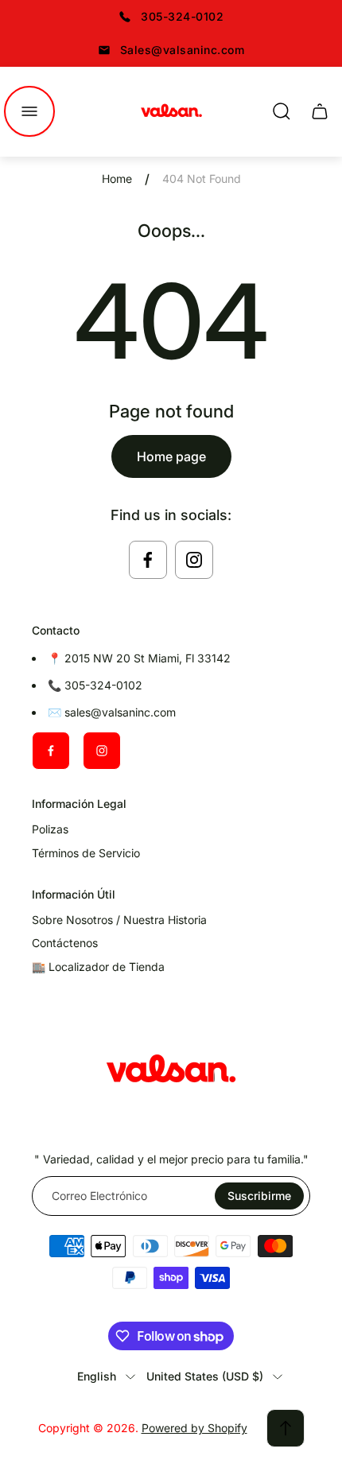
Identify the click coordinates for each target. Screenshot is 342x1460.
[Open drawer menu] (29, 111)
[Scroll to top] (285, 1428)
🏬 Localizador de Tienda (98, 966)
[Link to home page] (171, 1071)
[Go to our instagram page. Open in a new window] (194, 560)
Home (117, 178)
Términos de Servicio (86, 853)
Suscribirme (259, 1195)
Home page (171, 456)
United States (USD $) (204, 1376)
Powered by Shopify (194, 1428)
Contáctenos (65, 942)
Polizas (50, 829)
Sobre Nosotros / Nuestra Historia (119, 919)
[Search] (281, 111)
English (96, 1376)
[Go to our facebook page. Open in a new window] (148, 560)
